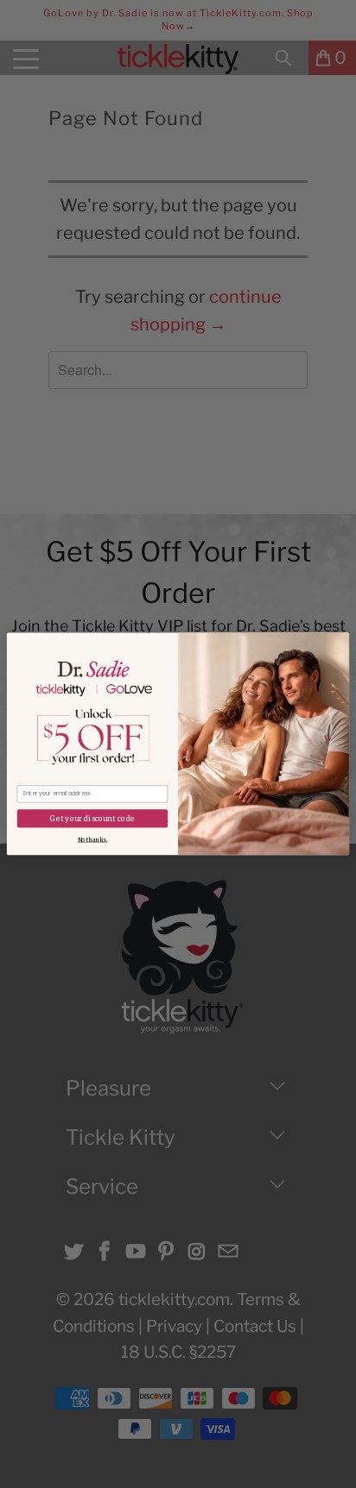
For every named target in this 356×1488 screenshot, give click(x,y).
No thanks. (92, 840)
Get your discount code (92, 819)
